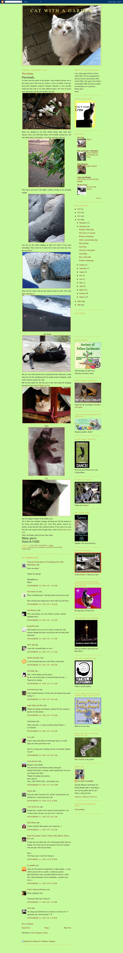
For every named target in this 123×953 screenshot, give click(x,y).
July (81, 275)
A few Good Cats (33, 807)
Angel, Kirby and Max (35, 705)
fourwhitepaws (82, 164)
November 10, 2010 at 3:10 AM (42, 715)
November (83, 226)
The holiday (83, 253)
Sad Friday (82, 247)
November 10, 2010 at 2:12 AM (42, 683)
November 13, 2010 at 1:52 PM (42, 902)
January (82, 297)
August (82, 272)
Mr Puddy (30, 671)
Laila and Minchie (84, 177)
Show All (98, 198)
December (83, 223)
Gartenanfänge (80, 809)
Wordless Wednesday (86, 229)
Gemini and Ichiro (33, 658)
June (81, 279)
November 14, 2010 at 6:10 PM (42, 918)
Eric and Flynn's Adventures (87, 150)
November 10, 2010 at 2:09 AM (42, 665)
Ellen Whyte (31, 822)
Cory (29, 737)
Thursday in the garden (87, 250)
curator (29, 791)
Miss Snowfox (79, 759)
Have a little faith (85, 257)
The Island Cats (32, 591)
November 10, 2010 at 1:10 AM (42, 585)
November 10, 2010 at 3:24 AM (42, 731)
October (82, 265)
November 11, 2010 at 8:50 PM (42, 859)
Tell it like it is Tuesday (87, 233)
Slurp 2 (88, 139)
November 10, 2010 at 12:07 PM (42, 785)
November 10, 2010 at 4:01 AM (42, 755)
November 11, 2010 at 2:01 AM (42, 816)
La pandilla (31, 865)
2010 (79, 219)
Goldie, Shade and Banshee (36, 889)
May (81, 282)
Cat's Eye (80, 137)
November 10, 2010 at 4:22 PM (42, 801)
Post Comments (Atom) (39, 933)
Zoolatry (85, 505)
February (82, 293)
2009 (79, 301)
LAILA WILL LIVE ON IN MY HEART (88, 180)
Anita (29, 908)
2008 (79, 305)
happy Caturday (91, 166)
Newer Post (26, 928)
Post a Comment (27, 924)
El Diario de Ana (43, 385)
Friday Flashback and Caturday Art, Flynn (92, 155)
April (81, 286)
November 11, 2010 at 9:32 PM (42, 883)
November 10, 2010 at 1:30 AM (42, 604)
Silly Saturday (84, 243)
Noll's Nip (30, 645)
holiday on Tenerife (37, 547)
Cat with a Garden (61, 10)
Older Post (67, 928)
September (83, 268)
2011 (79, 216)
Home (47, 928)
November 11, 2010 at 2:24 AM (42, 829)
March (81, 290)
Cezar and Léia (32, 761)
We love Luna (82, 184)
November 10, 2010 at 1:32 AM (42, 620)
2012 (79, 212)
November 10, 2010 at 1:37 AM (42, 639)
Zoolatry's (82, 574)
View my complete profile (86, 797)
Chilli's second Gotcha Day (88, 240)
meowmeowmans (33, 689)
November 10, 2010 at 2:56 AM (42, 699)
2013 (79, 209)
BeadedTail (31, 626)
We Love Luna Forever (91, 188)
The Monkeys (32, 610)
